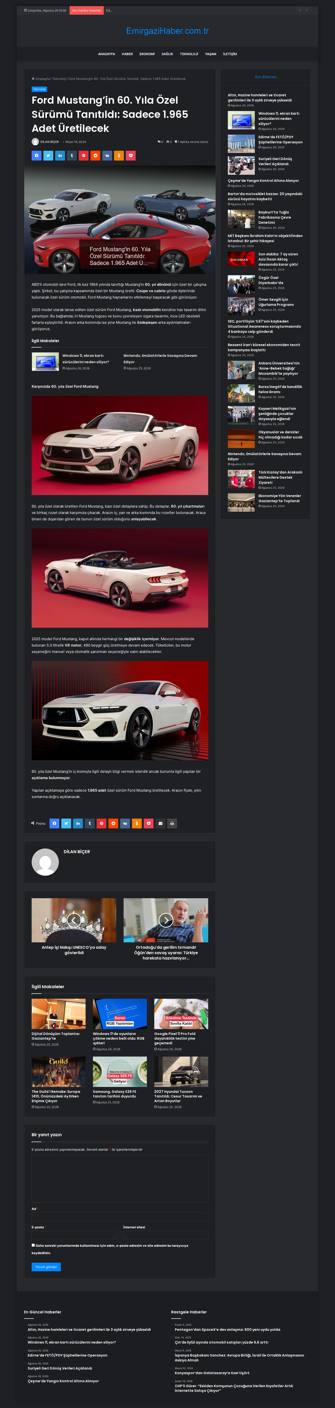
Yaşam (210, 54)
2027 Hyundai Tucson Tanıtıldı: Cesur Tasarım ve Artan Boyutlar (178, 1096)
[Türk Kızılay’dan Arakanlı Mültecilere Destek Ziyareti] (241, 479)
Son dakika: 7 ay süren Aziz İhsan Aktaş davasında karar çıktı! (278, 259)
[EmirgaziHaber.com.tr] (167, 31)
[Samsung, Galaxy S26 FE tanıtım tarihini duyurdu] (120, 1072)
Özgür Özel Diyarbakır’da (270, 280)
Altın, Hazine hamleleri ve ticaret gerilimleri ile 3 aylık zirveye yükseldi (260, 98)
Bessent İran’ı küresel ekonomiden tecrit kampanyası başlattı (264, 347)
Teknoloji (189, 54)
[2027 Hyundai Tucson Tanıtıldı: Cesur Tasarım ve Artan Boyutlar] (181, 1072)
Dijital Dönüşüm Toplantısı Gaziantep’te (55, 1036)
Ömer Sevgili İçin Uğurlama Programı (276, 302)
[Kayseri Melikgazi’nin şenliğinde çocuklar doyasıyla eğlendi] (241, 415)
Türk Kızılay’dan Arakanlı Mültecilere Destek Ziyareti (280, 477)
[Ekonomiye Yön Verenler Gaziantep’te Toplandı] (241, 502)
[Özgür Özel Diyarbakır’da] (241, 284)
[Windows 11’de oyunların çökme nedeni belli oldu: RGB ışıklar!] (120, 1014)
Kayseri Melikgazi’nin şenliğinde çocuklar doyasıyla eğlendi (277, 413)
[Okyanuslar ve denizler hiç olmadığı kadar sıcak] (241, 439)
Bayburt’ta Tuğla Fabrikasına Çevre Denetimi (274, 217)
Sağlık (167, 54)
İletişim (230, 54)
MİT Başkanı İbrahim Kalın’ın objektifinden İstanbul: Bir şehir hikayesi (265, 238)
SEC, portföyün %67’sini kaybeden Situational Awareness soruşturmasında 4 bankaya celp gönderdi (264, 326)
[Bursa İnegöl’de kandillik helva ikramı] (241, 393)
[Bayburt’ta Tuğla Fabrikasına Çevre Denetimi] (241, 219)
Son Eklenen (266, 77)
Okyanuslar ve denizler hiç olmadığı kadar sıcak (280, 435)
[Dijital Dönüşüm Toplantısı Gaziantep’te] (59, 1014)
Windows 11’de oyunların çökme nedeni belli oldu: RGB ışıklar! (118, 1038)
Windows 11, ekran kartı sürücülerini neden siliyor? (278, 118)
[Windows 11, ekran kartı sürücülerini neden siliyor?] (45, 361)
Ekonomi (147, 54)
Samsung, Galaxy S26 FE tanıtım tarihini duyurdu (114, 1094)
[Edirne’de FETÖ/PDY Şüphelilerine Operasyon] (241, 144)
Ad (35, 1209)
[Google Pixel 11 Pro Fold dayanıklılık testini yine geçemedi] (181, 1014)
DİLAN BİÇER (49, 142)
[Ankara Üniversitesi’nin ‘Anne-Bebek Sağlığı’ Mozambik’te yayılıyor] (241, 370)
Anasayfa (106, 54)
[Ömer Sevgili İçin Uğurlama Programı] (241, 306)
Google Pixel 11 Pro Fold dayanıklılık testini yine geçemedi (174, 1038)
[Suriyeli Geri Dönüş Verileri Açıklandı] (241, 165)
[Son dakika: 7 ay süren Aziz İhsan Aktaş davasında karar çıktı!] (241, 259)
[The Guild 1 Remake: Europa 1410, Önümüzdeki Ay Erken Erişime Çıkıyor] (59, 1072)
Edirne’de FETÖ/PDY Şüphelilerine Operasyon (140, 10)
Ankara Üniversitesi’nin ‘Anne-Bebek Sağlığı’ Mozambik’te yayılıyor (279, 368)
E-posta (39, 1227)
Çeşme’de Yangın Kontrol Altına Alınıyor (263, 180)
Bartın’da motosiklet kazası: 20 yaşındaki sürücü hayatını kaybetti (265, 196)
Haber (127, 54)
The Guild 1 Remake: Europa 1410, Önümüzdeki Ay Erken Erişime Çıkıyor (56, 1096)
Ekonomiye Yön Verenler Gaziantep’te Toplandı (279, 498)
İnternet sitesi (134, 1227)
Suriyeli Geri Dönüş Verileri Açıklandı (275, 161)
